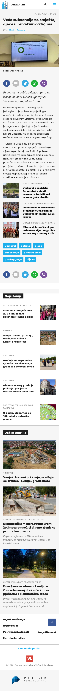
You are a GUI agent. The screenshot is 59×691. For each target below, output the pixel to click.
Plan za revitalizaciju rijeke (37, 184)
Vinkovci (10, 245)
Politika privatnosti (16, 631)
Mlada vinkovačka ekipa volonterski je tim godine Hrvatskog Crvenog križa (39, 230)
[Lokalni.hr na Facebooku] (52, 622)
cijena (31, 259)
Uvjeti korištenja (14, 619)
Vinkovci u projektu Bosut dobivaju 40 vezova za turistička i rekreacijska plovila (36, 192)
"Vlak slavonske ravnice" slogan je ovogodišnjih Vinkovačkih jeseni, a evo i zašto (39, 212)
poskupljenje (13, 259)
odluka (25, 245)
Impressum (10, 625)
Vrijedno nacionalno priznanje (39, 223)
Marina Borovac (17, 30)
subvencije (12, 252)
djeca (38, 245)
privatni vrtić (32, 252)
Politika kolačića (14, 638)
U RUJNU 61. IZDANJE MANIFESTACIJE (39, 203)
